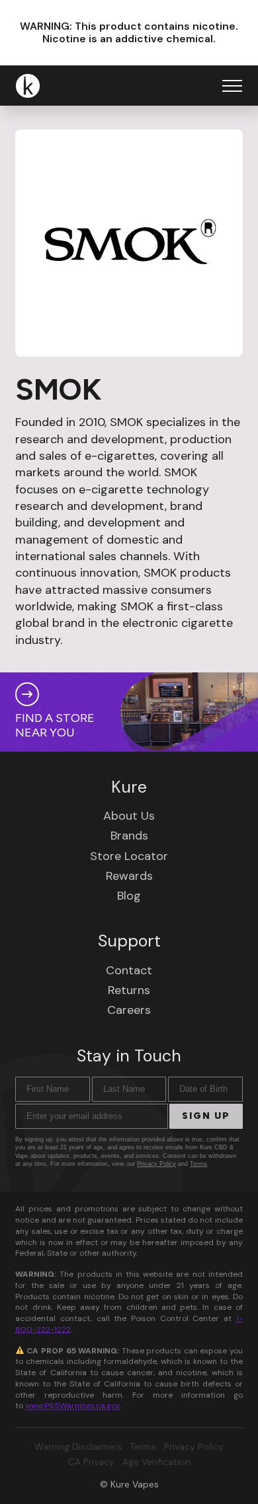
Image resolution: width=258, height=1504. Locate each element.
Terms (198, 1164)
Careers (129, 1010)
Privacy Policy (156, 1164)
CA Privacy (91, 1462)
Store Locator (129, 856)
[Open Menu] (232, 86)
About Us (129, 816)
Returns (129, 990)
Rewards (129, 876)
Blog (129, 896)
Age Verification (156, 1462)
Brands (129, 835)
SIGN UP (206, 1116)
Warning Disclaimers (78, 1446)
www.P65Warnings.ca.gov (72, 1405)
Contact (129, 970)
